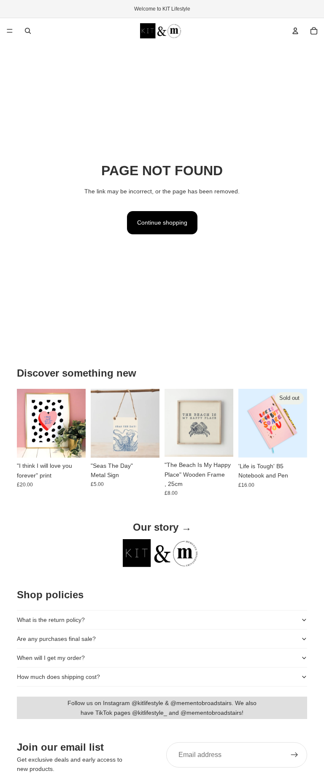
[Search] (28, 31)
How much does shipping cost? (58, 676)
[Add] (72, 444)
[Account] (295, 31)
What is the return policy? (51, 619)
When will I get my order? (51, 657)
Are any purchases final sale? (56, 638)
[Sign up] (294, 755)
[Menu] (9, 31)
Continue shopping (162, 222)
